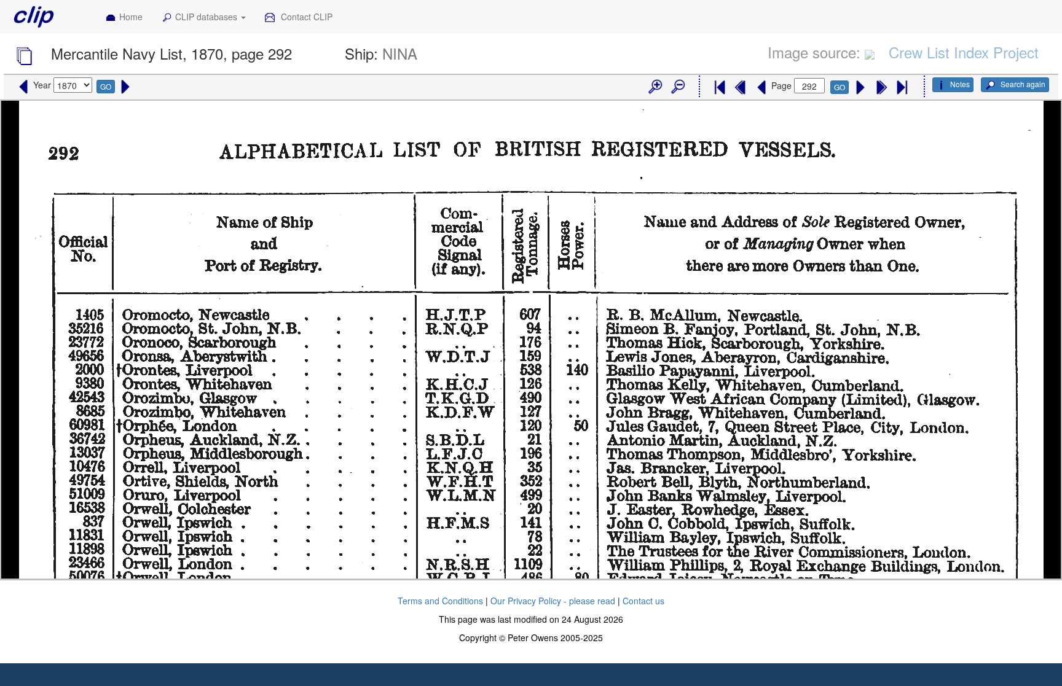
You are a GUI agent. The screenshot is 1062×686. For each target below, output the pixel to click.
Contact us (643, 600)
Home (131, 16)
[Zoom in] (654, 87)
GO (105, 86)
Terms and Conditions (440, 600)
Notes (960, 84)
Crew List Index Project (964, 52)
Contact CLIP (305, 16)
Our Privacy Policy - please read (552, 600)
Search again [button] (1022, 84)
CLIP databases (207, 16)
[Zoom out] (677, 87)
